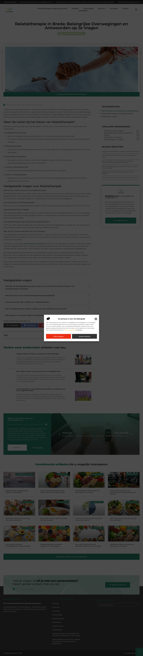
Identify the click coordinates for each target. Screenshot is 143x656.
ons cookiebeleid (69, 330)
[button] (96, 319)
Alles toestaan (58, 336)
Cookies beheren (84, 336)
